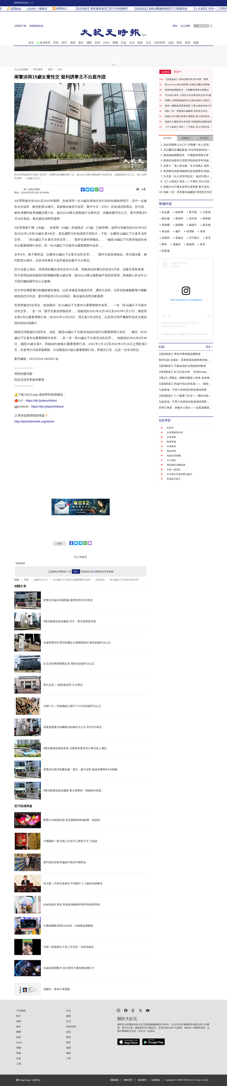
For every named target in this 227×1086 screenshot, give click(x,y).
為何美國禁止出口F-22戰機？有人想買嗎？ (186, 145)
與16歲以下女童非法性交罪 (124, 579)
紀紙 (171, 42)
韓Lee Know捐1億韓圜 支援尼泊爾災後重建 (187, 84)
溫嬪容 (177, 244)
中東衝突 (171, 446)
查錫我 (190, 244)
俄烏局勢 (171, 451)
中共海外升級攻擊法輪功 (179, 474)
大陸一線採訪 (174, 469)
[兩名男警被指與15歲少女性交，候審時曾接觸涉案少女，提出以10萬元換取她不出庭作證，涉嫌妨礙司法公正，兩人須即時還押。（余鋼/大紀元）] (80, 127)
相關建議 (114, 1080)
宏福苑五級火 (174, 478)
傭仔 (178, 231)
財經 (97, 42)
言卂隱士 (194, 237)
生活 (131, 42)
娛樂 (196, 42)
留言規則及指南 (20, 563)
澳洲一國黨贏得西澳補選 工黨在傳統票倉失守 (188, 105)
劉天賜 (193, 212)
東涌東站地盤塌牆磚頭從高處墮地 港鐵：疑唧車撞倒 (187, 171)
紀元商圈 (185, 26)
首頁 (31, 42)
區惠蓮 (166, 250)
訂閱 (95, 571)
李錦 (202, 231)
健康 (140, 42)
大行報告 (171, 460)
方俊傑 (207, 212)
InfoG (106, 42)
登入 (76, 571)
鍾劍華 (179, 212)
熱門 (64, 42)
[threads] (133, 1010)
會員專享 (45, 42)
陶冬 (164, 244)
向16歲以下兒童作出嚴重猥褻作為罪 (71, 579)
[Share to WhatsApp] (97, 190)
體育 (179, 42)
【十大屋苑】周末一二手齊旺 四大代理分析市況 (188, 127)
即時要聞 (38, 69)
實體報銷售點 (36, 26)
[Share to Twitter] (87, 190)
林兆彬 (166, 231)
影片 (18, 1016)
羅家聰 (207, 218)
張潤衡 (190, 231)
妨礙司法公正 (41, 579)
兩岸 (81, 42)
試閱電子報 (20, 26)
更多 (202, 244)
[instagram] (118, 1010)
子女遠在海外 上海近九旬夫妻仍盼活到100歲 (188, 95)
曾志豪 (166, 212)
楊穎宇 (193, 224)
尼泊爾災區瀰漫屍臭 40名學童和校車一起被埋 (187, 150)
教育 (187, 42)
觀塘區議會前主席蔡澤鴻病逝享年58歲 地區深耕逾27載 (187, 161)
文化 (148, 42)
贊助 (175, 26)
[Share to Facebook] (83, 190)
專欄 (115, 42)
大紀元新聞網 (21, 69)
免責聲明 (142, 1080)
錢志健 (166, 218)
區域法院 (100, 579)
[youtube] (147, 1010)
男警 (26, 579)
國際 (89, 42)
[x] (140, 1010)
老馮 (208, 237)
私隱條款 (155, 1080)
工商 (68, 1058)
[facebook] (125, 1010)
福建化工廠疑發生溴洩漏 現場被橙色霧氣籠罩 (188, 121)
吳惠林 (166, 237)
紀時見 (170, 427)
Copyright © (171, 1080)
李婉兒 (179, 237)
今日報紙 (21, 1010)
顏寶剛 (179, 224)
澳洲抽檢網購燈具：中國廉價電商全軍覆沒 (187, 89)
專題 (18, 1053)
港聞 (72, 42)
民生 (60, 69)
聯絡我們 (128, 1080)
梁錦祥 (179, 218)
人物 (18, 1063)
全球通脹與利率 (175, 432)
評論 (123, 42)
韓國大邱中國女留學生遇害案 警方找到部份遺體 (188, 116)
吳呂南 (193, 218)
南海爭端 (171, 441)
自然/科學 (159, 42)
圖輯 (68, 1053)
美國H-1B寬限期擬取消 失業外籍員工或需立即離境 (189, 100)
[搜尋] (211, 26)
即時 (56, 42)
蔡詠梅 (207, 224)
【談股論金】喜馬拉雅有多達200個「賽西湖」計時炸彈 (186, 79)
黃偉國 (166, 224)
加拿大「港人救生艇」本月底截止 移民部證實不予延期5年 (187, 166)
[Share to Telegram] (92, 190)
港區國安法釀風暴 (176, 465)
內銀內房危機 (174, 455)
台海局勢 (171, 437)
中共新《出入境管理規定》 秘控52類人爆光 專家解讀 (187, 176)
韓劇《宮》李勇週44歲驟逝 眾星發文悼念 (186, 111)
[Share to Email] (101, 190)
